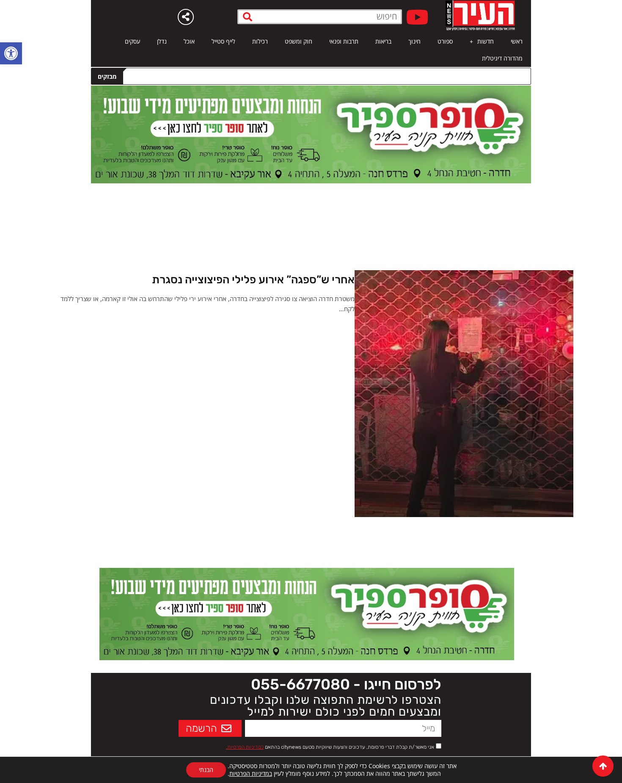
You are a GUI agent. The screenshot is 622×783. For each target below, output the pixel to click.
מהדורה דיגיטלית (502, 58)
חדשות (485, 41)
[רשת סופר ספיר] (311, 134)
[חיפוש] (247, 16)
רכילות (260, 41)
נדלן (162, 41)
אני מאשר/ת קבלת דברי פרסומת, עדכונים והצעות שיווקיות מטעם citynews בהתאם (330, 747)
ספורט (445, 41)
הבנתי (206, 770)
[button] (11, 53)
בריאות (383, 41)
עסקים (132, 41)
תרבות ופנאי (343, 41)
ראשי (517, 41)
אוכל (189, 41)
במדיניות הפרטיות (250, 773)
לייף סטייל (223, 41)
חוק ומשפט (298, 41)
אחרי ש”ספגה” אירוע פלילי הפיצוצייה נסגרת (253, 279)
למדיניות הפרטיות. (245, 747)
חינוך (414, 41)
